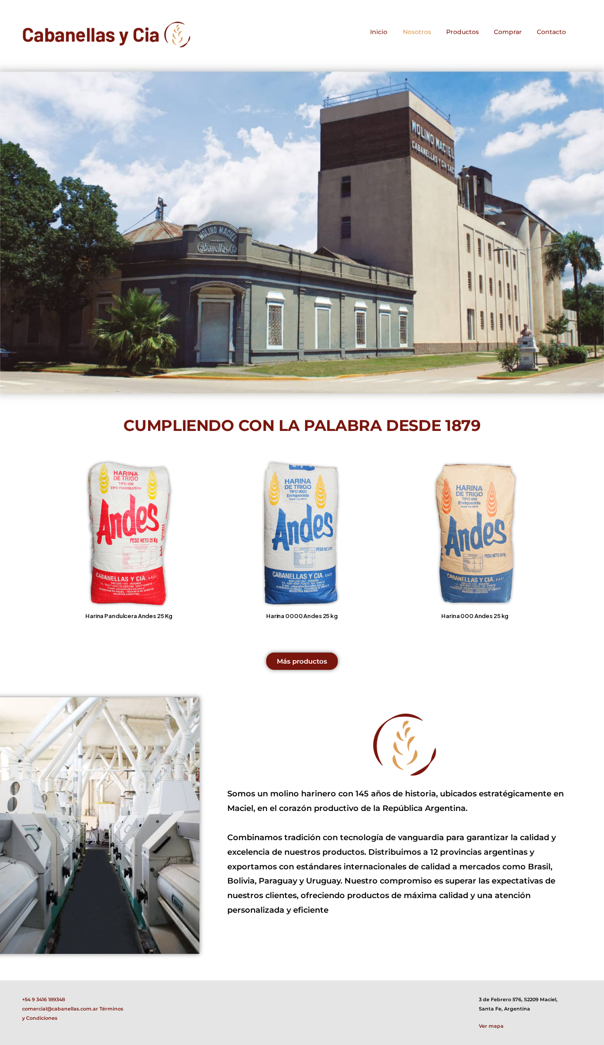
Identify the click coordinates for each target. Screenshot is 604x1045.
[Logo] (106, 34)
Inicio (378, 32)
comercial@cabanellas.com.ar (60, 1009)
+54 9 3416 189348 (43, 999)
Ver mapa (491, 1026)
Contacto (551, 32)
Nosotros (417, 32)
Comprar (508, 32)
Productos (462, 32)
